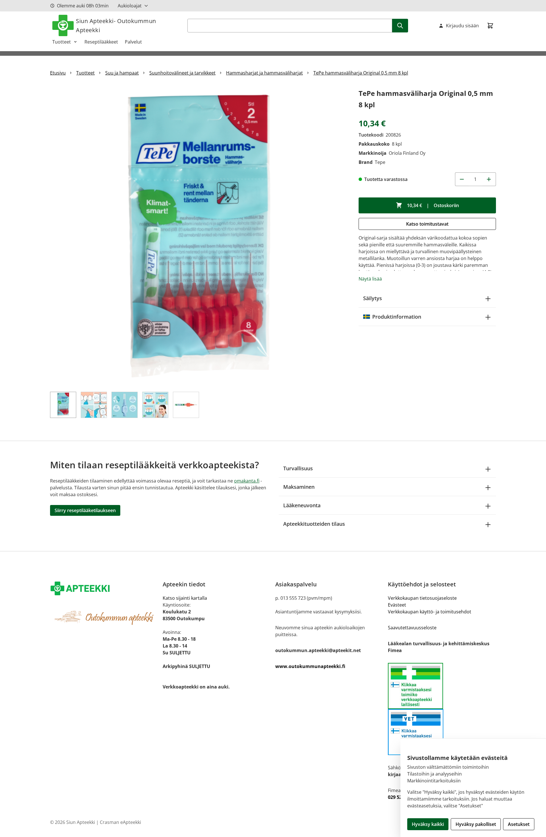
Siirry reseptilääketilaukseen (85, 510)
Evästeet (397, 605)
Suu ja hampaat (122, 73)
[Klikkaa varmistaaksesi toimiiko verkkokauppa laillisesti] (442, 686)
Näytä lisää (370, 279)
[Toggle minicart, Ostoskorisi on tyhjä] (490, 25)
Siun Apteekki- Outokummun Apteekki (116, 25)
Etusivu (58, 73)
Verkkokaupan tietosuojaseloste (422, 598)
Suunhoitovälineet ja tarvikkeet (182, 73)
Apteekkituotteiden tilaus (314, 523)
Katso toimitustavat (427, 224)
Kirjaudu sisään (462, 25)
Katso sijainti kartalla (185, 598)
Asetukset (519, 824)
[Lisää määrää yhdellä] (489, 179)
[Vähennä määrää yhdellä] (462, 179)
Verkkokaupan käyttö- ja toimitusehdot (429, 612)
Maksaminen (299, 486)
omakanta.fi (246, 481)
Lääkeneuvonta (301, 505)
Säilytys (372, 298)
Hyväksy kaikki (428, 824)
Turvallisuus (298, 468)
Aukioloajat (130, 6)
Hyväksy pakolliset (476, 824)
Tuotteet (61, 42)
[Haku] (400, 25)
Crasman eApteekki (120, 822)
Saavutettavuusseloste (412, 627)
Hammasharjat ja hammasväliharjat (264, 73)
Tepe (380, 162)
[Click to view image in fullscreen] (198, 236)
